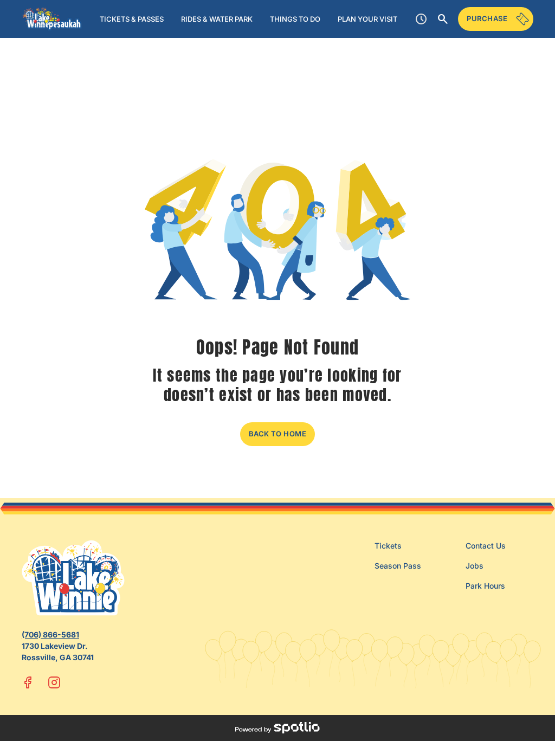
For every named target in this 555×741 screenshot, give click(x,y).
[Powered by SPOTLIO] (277, 728)
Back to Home (278, 433)
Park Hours (485, 585)
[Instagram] (54, 682)
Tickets (388, 545)
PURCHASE (487, 18)
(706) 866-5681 (50, 634)
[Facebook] (28, 682)
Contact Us (486, 545)
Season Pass (398, 565)
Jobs (474, 565)
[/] (52, 19)
